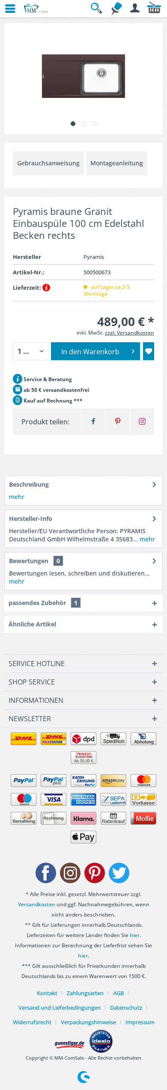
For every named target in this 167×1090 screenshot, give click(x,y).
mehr (16, 497)
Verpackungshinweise (88, 1022)
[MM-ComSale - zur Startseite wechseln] (36, 8)
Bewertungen (28, 561)
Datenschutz (126, 1007)
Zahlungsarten (85, 993)
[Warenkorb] (154, 8)
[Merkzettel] (116, 8)
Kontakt (47, 993)
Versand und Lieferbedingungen (59, 1007)
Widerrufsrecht (32, 1022)
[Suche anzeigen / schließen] (97, 8)
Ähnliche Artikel (32, 624)
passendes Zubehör (43, 603)
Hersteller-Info (30, 518)
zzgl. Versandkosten (129, 332)
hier (135, 935)
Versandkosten (36, 904)
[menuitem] (6, 8)
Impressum (140, 1022)
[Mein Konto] (135, 8)
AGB (118, 993)
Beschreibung (29, 484)
